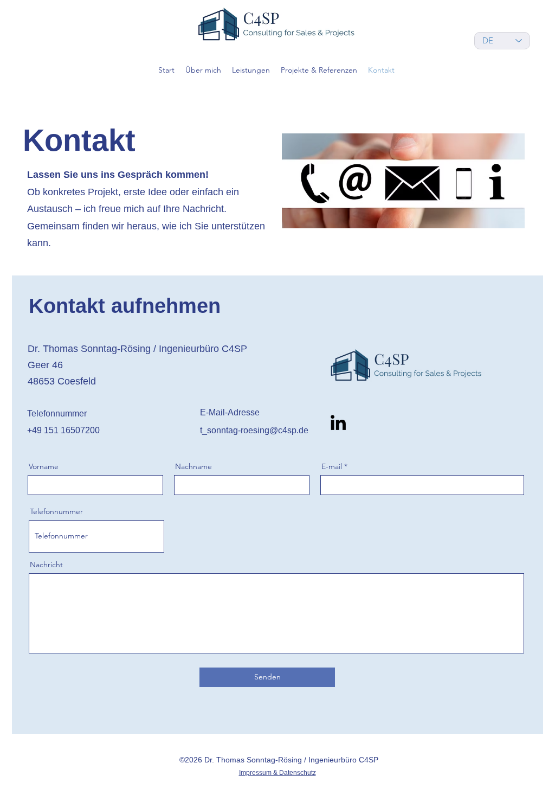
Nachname (193, 466)
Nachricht (46, 564)
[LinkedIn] (338, 422)
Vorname (44, 466)
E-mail (331, 466)
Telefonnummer (56, 511)
